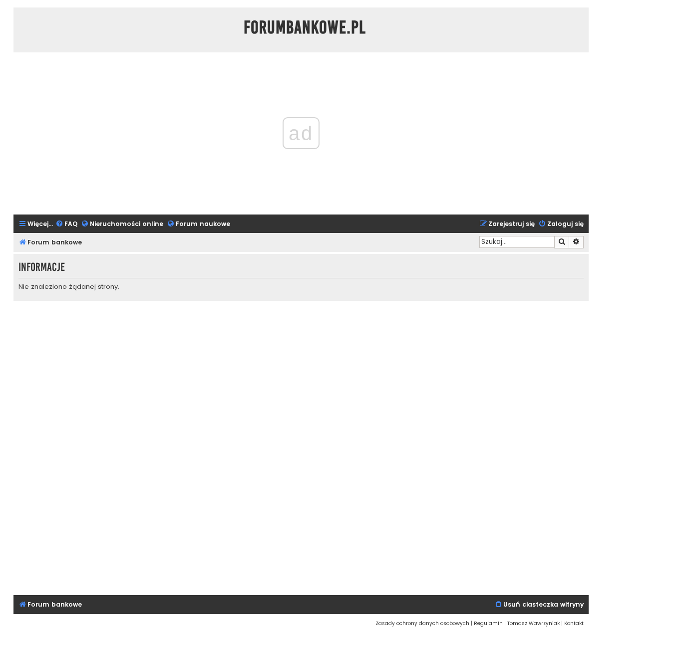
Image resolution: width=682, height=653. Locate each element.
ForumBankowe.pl (305, 27)
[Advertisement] (301, 446)
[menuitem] (66, 224)
